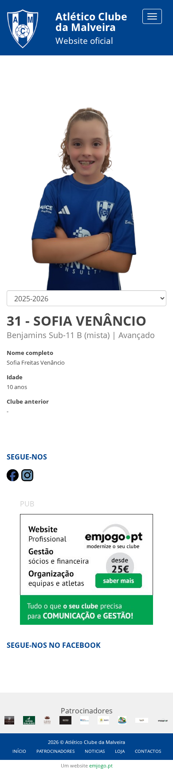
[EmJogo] (86, 569)
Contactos (148, 751)
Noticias (95, 751)
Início (19, 751)
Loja (120, 751)
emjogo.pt (101, 765)
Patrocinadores (55, 751)
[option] (86, 569)
